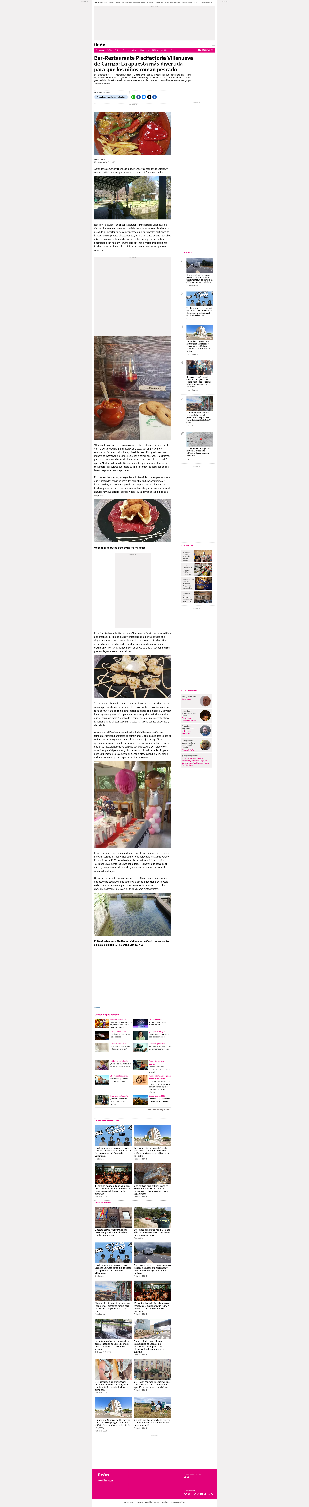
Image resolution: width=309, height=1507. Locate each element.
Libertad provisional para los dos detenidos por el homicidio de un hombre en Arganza (111, 1232)
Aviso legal (164, 1502)
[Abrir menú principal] (213, 45)
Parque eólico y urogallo (162, 2)
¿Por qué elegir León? (190, 756)
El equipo (140, 1502)
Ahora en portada (103, 1202)
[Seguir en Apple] (188, 1477)
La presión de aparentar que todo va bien (189, 713)
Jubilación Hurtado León (206, 2)
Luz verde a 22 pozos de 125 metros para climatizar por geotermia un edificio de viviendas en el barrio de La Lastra (151, 1151)
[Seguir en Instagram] (198, 1494)
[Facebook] (138, 97)
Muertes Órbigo (151, 2)
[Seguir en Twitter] (189, 1494)
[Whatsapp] (133, 97)
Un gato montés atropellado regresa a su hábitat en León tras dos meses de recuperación (152, 1422)
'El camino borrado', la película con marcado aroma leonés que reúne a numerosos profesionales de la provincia (112, 1189)
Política (109, 50)
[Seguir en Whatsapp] (209, 1494)
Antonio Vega (100, 1314)
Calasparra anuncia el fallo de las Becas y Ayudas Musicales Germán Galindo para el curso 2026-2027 (187, 556)
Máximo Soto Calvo (189, 750)
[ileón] (111, 1474)
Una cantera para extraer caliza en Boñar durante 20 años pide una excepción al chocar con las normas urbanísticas (151, 1189)
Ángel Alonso (187, 699)
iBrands (97, 1008)
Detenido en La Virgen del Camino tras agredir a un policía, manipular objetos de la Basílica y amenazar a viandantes (198, 382)
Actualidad (100, 50)
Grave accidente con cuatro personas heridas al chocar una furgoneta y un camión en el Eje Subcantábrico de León (152, 1269)
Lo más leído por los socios (107, 1120)
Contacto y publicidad (178, 1502)
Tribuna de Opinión (189, 690)
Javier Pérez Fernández (186, 732)
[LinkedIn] (154, 97)
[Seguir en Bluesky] (185, 1494)
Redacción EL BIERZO (103, 1352)
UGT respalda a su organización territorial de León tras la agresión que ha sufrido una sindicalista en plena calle (112, 1385)
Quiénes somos (129, 1502)
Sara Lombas (99, 1159)
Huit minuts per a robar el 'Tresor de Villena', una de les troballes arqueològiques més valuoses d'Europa (188, 583)
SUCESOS (196, 2)
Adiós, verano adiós (189, 697)
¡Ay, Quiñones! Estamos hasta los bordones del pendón (188, 744)
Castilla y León (167, 50)
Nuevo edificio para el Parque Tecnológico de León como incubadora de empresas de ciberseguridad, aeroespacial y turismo (149, 1346)
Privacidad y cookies (152, 1502)
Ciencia (135, 50)
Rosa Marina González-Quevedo (189, 719)
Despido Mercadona (187, 2)
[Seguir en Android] (185, 1477)
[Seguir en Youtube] (201, 1494)
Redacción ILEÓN (140, 1159)
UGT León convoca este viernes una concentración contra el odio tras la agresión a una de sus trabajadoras (152, 1384)
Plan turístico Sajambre (139, 2)
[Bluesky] (144, 97)
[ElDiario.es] (206, 50)
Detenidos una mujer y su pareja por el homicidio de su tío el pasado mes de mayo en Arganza (152, 1232)
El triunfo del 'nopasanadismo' (188, 727)
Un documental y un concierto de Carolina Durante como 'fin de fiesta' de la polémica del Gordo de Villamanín (113, 1151)
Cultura (117, 50)
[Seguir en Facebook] (192, 1494)
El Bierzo (155, 50)
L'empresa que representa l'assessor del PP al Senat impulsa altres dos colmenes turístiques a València (187, 597)
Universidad (145, 50)
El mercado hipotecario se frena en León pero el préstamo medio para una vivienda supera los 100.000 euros (112, 1307)
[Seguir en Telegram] (195, 1494)
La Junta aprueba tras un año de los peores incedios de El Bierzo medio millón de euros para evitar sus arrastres (112, 1345)
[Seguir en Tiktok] (205, 1494)
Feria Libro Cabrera (175, 2)
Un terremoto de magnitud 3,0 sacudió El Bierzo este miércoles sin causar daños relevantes (199, 452)
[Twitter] (149, 97)
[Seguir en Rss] (212, 1494)
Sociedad (126, 50)
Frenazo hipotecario (114, 2)
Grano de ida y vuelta (126, 2)
